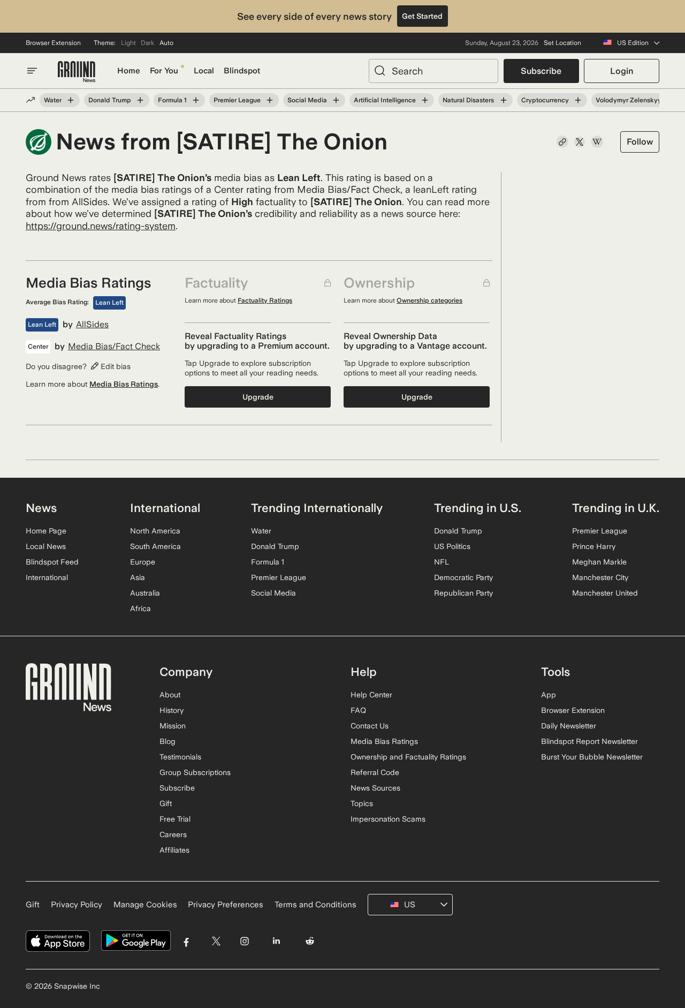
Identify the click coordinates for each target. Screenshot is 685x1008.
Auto (166, 43)
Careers (173, 834)
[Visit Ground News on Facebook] (186, 941)
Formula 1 (172, 100)
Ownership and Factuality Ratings (408, 757)
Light (128, 43)
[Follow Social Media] (336, 100)
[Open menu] (32, 70)
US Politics (452, 546)
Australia (145, 593)
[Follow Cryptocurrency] (578, 100)
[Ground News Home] (76, 72)
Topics (362, 803)
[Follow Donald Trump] (140, 100)
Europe (142, 562)
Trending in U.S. (477, 508)
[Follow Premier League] (270, 100)
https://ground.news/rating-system (101, 225)
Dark (147, 43)
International (47, 577)
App (548, 694)
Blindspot (242, 71)
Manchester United (605, 593)
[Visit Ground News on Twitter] (216, 940)
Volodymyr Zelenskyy (628, 100)
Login (621, 71)
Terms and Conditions (315, 904)
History (171, 710)
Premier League (237, 100)
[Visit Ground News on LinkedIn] (276, 941)
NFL (441, 562)
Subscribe (541, 71)
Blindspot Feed (52, 562)
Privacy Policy (76, 904)
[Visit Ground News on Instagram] (244, 941)
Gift (165, 803)
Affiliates (174, 850)
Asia (137, 577)
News (41, 508)
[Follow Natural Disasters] (503, 100)
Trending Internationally (317, 508)
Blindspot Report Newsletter (589, 741)
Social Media (307, 100)
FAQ (358, 710)
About (169, 694)
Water (53, 100)
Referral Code (375, 772)
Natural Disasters (468, 100)
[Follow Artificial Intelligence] (425, 100)
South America (155, 546)
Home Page (46, 530)
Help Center (371, 694)
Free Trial (175, 819)
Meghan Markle (599, 562)
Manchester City (600, 577)
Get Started (422, 16)
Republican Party (463, 593)
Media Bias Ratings (123, 384)
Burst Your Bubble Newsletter (592, 757)
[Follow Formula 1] (196, 100)
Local (204, 71)
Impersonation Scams (388, 819)
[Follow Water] (70, 100)
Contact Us (370, 725)
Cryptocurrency (545, 100)
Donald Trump (109, 100)
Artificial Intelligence (385, 100)
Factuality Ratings (265, 300)
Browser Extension (53, 43)
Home (128, 71)
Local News (46, 546)
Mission (172, 725)
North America (155, 530)
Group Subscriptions (195, 772)
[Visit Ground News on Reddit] (310, 941)
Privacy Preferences (225, 904)
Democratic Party (463, 577)
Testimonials (180, 757)
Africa (140, 608)
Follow (640, 142)
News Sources (375, 788)
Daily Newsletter (568, 725)
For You (164, 71)
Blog (167, 741)
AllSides (92, 324)
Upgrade (257, 397)
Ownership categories (429, 300)
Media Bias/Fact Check (114, 346)
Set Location (562, 43)
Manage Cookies (145, 904)
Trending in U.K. (615, 508)
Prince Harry (593, 546)
